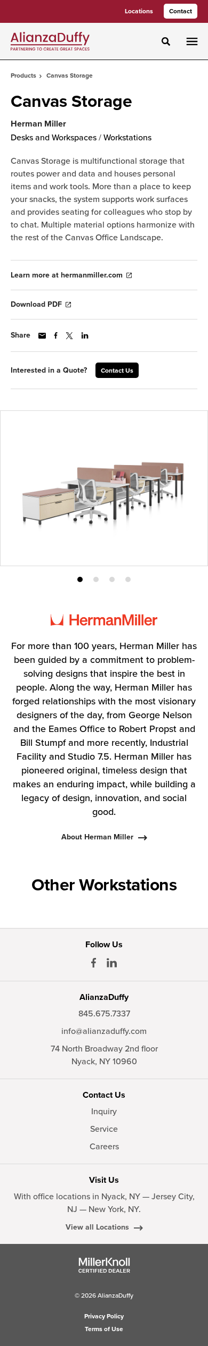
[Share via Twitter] (69, 335)
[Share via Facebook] (56, 335)
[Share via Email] (42, 336)
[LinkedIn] (112, 963)
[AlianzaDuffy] (50, 41)
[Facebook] (93, 963)
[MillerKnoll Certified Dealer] (104, 1265)
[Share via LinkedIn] (85, 335)
